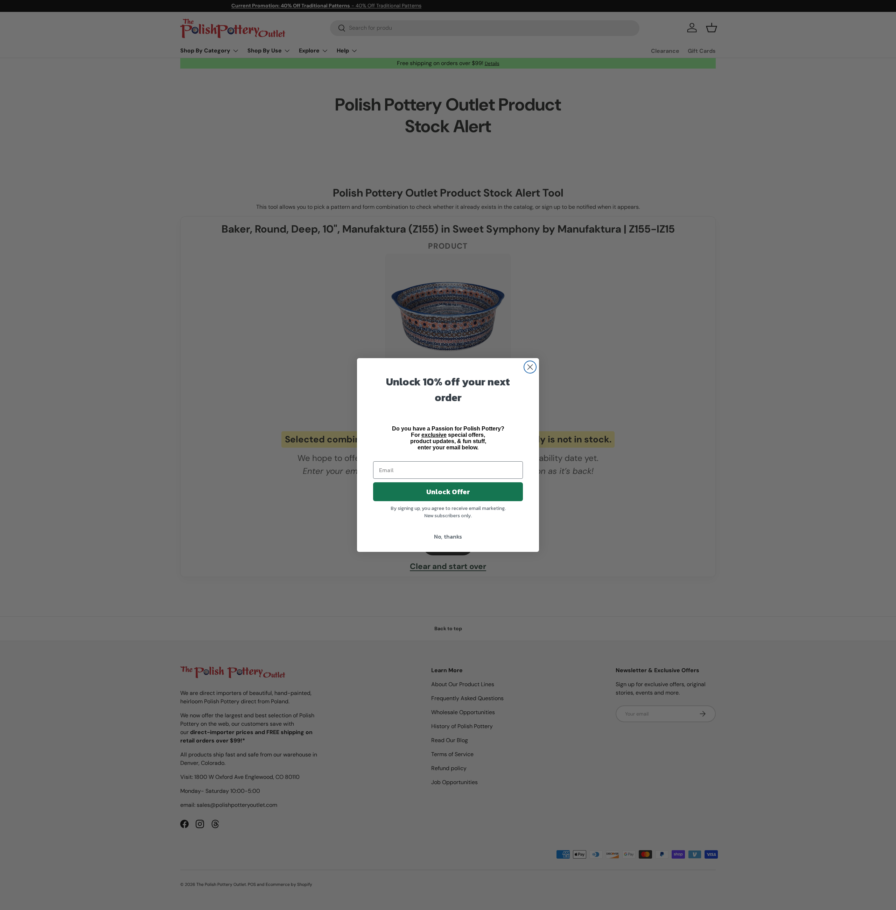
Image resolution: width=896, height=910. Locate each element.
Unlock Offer (448, 491)
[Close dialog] (530, 367)
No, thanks (448, 536)
